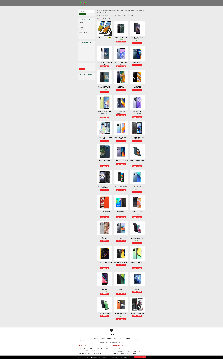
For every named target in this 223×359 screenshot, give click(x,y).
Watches (81, 37)
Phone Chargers (84, 34)
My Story (122, 338)
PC (79, 24)
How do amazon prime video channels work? (90, 353)
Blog (137, 3)
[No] (221, 357)
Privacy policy (141, 357)
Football (81, 22)
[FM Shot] (82, 3)
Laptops (81, 27)
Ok (135, 357)
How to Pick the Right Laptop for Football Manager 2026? (93, 348)
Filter (82, 69)
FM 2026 (125, 3)
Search (82, 14)
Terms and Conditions (106, 338)
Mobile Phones (83, 32)
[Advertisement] (86, 51)
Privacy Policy (96, 338)
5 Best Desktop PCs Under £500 (86, 350)
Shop (141, 3)
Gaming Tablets (83, 29)
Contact (128, 338)
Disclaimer (116, 338)
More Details (121, 41)
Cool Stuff (131, 3)
